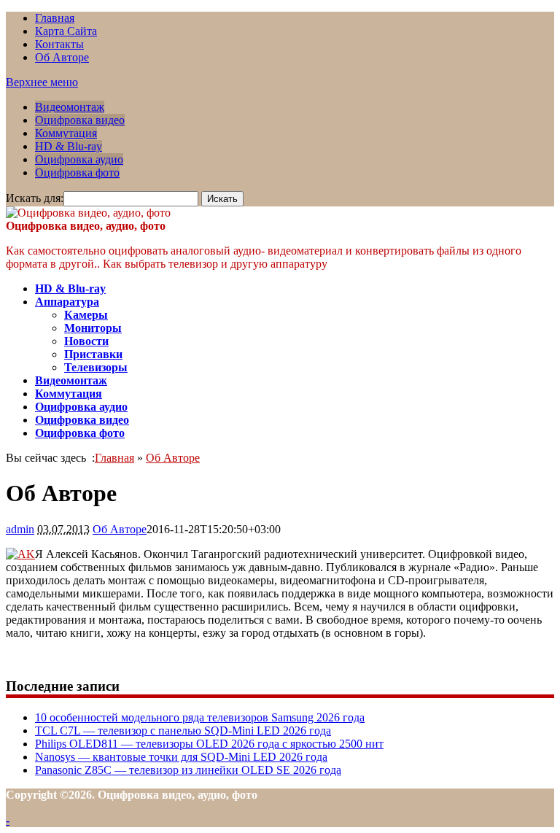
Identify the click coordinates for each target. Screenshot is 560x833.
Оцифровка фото (77, 172)
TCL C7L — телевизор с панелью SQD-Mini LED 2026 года (183, 730)
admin (20, 529)
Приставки (93, 354)
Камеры (86, 315)
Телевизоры (96, 367)
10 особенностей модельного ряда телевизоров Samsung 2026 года (200, 717)
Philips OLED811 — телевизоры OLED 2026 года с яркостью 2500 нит (209, 743)
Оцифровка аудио (79, 159)
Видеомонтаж (69, 107)
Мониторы (93, 328)
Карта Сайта (66, 31)
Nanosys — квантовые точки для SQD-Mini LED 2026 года (181, 757)
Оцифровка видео (80, 120)
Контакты (59, 44)
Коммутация (66, 133)
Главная (54, 18)
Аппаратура (67, 301)
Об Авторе (62, 57)
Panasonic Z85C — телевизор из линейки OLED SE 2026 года (188, 770)
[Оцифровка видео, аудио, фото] (88, 212)
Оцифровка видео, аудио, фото (86, 226)
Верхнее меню (42, 82)
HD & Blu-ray (68, 146)
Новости (86, 341)
